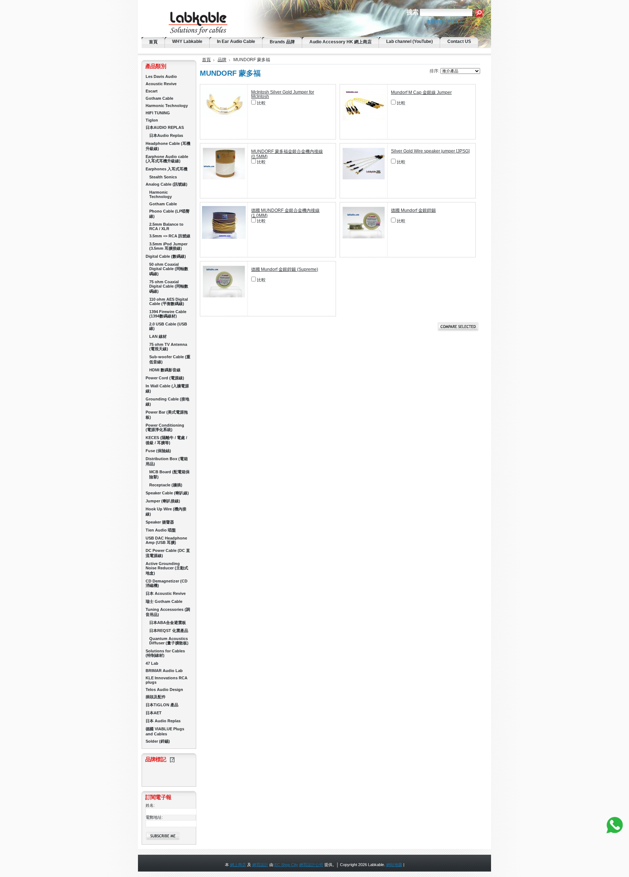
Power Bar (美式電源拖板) (167, 414)
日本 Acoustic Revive (166, 593)
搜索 (412, 12)
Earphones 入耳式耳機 (166, 169)
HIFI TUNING (158, 113)
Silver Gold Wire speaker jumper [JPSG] (430, 151)
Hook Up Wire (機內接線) (166, 511)
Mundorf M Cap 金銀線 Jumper (421, 92)
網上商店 (238, 864)
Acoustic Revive (161, 84)
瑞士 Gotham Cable (164, 601)
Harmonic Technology (167, 105)
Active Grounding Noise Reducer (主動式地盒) (167, 568)
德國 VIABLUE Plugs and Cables (165, 731)
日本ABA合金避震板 (167, 622)
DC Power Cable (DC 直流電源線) (168, 553)
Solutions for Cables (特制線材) (165, 653)
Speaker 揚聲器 (160, 522)
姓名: (150, 805)
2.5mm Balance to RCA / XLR (166, 226)
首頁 (206, 60)
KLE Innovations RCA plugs (166, 680)
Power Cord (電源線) (165, 378)
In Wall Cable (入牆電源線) (167, 388)
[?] (172, 759)
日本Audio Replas (166, 135)
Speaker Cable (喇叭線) (167, 493)
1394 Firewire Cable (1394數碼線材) (167, 313)
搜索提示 (455, 21)
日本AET (154, 713)
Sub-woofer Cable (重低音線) (169, 359)
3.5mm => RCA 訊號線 (169, 236)
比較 (261, 103)
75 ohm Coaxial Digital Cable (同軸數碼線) (168, 286)
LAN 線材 (158, 336)
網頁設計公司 (311, 864)
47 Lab (152, 663)
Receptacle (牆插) (165, 485)
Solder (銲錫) (158, 741)
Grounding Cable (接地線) (167, 401)
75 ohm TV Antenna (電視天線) (168, 346)
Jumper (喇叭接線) (163, 501)
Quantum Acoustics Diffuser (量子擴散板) (169, 640)
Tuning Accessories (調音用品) (168, 612)
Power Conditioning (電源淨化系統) (165, 427)
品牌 (222, 60)
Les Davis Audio (161, 76)
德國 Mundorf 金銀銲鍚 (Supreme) (284, 269)
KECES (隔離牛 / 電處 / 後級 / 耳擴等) (166, 440)
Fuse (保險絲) (158, 451)
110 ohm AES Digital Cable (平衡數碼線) (168, 301)
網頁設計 (260, 864)
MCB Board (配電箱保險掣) (169, 474)
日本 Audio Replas (163, 721)
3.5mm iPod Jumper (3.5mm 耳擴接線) (168, 246)
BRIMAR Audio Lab (164, 670)
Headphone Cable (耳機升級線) (168, 146)
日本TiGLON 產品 (162, 705)
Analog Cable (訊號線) (166, 184)
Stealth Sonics (163, 177)
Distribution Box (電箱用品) (167, 461)
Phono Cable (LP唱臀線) (169, 213)
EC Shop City (286, 864)
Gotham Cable (159, 98)
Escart (152, 91)
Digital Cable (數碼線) (166, 256)
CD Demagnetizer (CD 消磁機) (166, 583)
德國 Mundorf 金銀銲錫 (413, 210)
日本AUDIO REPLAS (165, 127)
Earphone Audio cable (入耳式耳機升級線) (167, 158)
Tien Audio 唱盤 (161, 530)
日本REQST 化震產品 (168, 630)
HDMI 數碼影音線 (165, 370)
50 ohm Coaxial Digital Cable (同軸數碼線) (168, 269)
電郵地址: (154, 817)
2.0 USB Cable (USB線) (168, 326)
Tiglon (152, 120)
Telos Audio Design (164, 689)
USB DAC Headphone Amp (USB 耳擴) (166, 540)
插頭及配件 (156, 697)
